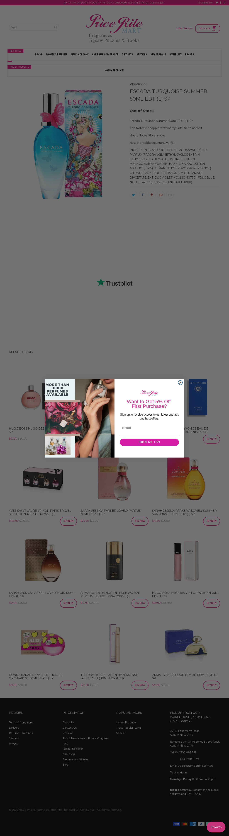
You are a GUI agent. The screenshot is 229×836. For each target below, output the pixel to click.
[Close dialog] (180, 382)
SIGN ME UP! (149, 442)
